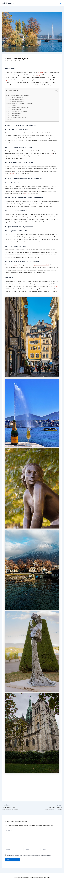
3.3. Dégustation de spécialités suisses (17, 117)
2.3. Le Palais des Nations (14, 109)
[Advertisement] (32, 785)
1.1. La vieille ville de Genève (15, 97)
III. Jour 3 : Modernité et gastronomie (16, 111)
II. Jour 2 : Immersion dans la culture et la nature (19, 103)
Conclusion (9, 119)
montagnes (27, 194)
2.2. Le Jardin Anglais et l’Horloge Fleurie (18, 107)
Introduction (9, 93)
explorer (7, 80)
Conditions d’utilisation (23, 877)
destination (41, 72)
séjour (15, 265)
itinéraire (55, 286)
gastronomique (38, 265)
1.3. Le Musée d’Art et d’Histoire (16, 101)
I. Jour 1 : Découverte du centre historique (17, 95)
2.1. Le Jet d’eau (12, 105)
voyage (12, 173)
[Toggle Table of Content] (55, 90)
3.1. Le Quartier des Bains (14, 113)
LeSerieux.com (8, 3)
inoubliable (46, 265)
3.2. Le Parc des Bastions (14, 115)
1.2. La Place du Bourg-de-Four (16, 99)
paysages (38, 75)
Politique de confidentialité (36, 877)
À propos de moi (46, 877)
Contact (16, 877)
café (51, 153)
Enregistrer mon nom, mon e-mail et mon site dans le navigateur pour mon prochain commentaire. (29, 855)
